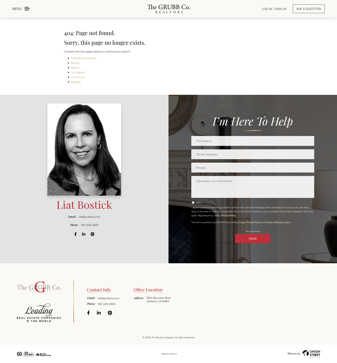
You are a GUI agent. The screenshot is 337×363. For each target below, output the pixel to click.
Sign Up (280, 9)
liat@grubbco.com (89, 217)
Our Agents (78, 72)
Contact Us (77, 77)
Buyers (75, 63)
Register (76, 82)
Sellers (75, 67)
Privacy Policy (228, 215)
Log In (267, 9)
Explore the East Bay (83, 58)
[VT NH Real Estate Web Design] (304, 354)
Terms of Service (275, 222)
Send (253, 238)
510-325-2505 (89, 225)
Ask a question (308, 9)
